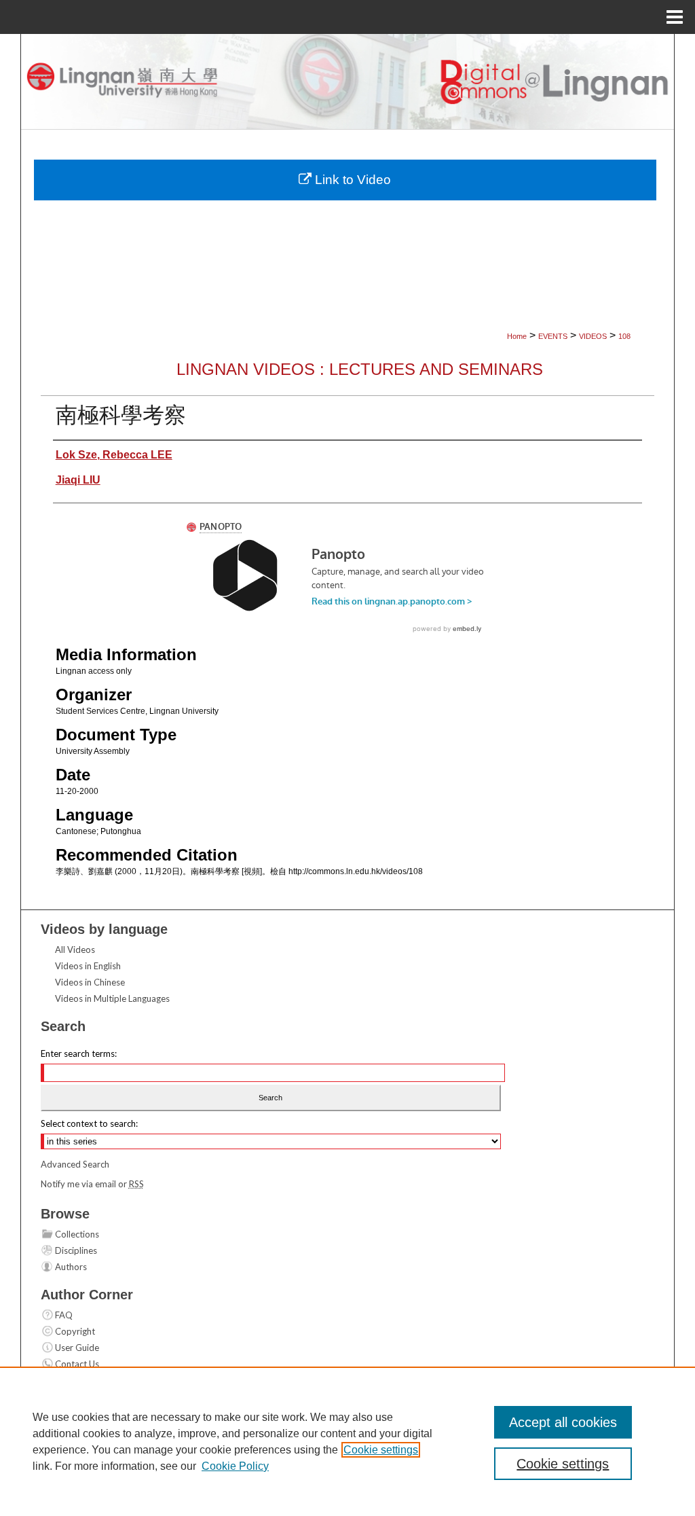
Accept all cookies (563, 1422)
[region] (347, 1441)
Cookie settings (380, 1450)
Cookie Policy (235, 1466)
